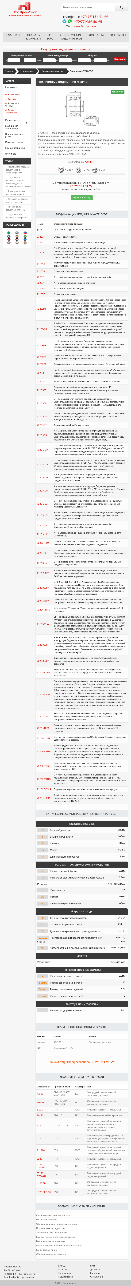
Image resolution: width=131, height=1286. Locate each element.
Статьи (9, 161)
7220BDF (41, 345)
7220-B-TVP (43, 573)
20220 (40, 1115)
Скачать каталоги (33, 36)
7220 (39, 230)
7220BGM (42, 329)
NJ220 (40, 1094)
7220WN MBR (43, 738)
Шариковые (27, 71)
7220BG (41, 252)
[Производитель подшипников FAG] (9, 239)
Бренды (62, 1265)
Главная (13, 35)
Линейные (10, 153)
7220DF (41, 264)
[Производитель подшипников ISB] (25, 236)
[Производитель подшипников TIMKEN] (17, 236)
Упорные (12, 99)
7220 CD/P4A (43, 798)
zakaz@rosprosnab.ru (87, 26)
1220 (39, 1125)
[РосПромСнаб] (24, 9)
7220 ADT (42, 425)
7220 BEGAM (43, 672)
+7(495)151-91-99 (94, 17)
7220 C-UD (42, 504)
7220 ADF (42, 416)
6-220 (40, 1109)
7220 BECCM (43, 694)
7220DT (41, 294)
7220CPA (41, 357)
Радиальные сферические (12, 111)
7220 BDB (42, 403)
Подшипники (64, 1273)
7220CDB (41, 381)
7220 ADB (42, 435)
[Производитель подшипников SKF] (25, 233)
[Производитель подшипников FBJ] (17, 233)
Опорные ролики (14, 142)
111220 (41, 1150)
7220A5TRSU (43, 609)
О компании (96, 1276)
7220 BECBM (43, 644)
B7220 (40, 237)
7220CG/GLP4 (44, 789)
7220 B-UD (42, 515)
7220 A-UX (42, 534)
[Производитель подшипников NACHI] (9, 242)
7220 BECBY (43, 661)
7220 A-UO (42, 490)
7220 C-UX (42, 525)
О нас (50, 36)
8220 (39, 1159)
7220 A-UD (42, 477)
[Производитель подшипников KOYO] (25, 239)
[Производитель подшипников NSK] (17, 239)
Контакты (118, 35)
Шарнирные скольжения (11, 127)
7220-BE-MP (43, 716)
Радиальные (14, 94)
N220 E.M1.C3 (44, 1192)
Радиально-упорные (53, 71)
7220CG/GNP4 (44, 766)
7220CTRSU (43, 543)
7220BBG (41, 373)
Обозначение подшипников (71, 36)
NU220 (40, 1102)
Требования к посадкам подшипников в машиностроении (18, 169)
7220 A (40, 283)
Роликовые (11, 120)
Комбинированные (15, 147)
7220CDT (41, 364)
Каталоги (62, 1269)
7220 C (40, 277)
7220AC (41, 288)
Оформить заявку (81, 197)
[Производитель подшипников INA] (9, 233)
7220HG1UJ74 (44, 751)
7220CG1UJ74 (44, 779)
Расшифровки (65, 1276)
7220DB (41, 271)
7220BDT (41, 309)
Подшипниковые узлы (14, 135)
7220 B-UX (42, 563)
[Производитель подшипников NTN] (9, 236)
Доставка (96, 35)
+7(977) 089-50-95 (88, 22)
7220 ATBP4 (43, 728)
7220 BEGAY (43, 624)
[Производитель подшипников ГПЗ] (17, 242)
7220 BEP (41, 390)
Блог (92, 1265)
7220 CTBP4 (43, 601)
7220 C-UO (42, 449)
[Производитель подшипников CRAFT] (25, 242)
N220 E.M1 (42, 1183)
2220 (39, 1138)
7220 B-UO (42, 464)
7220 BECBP (43, 588)
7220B (40, 242)
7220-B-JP (42, 553)
